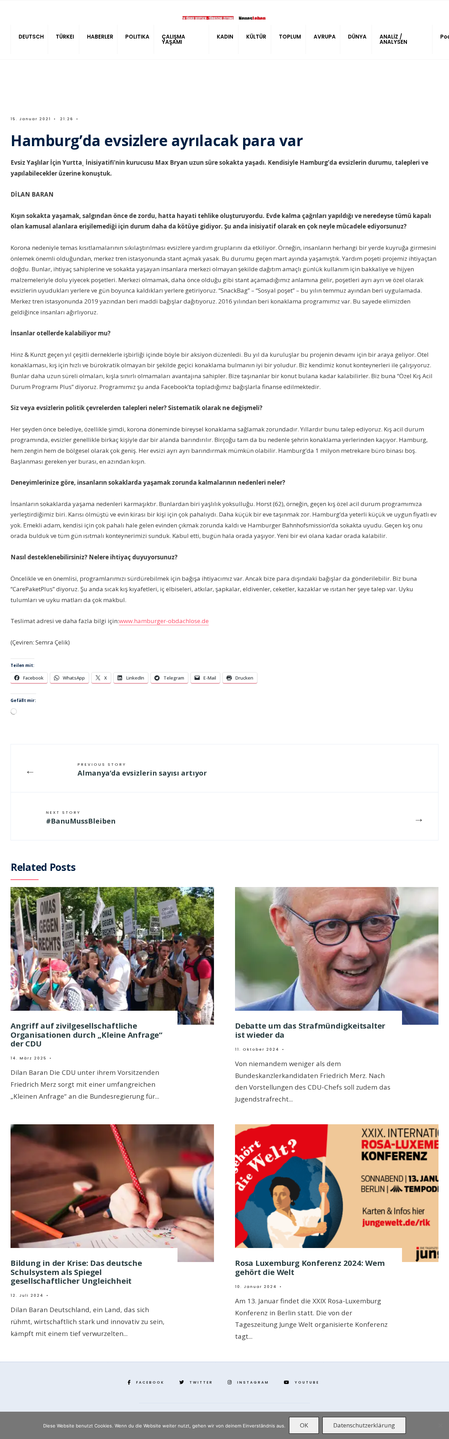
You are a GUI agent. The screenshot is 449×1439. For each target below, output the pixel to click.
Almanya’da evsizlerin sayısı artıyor (142, 770)
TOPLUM (290, 36)
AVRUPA (325, 36)
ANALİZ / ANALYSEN (393, 39)
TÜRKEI (65, 36)
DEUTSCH (31, 36)
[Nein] (440, 1425)
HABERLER (100, 36)
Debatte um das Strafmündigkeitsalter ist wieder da (310, 1029)
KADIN (225, 36)
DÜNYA (357, 36)
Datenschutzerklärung (364, 1425)
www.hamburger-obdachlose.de (164, 621)
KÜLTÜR (256, 36)
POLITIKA (137, 36)
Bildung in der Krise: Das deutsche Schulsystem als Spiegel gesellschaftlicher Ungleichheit (76, 1271)
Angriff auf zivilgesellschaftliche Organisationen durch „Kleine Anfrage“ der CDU (86, 1034)
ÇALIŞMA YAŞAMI (173, 39)
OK (304, 1425)
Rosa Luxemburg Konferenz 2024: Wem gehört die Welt (310, 1267)
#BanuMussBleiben (81, 818)
